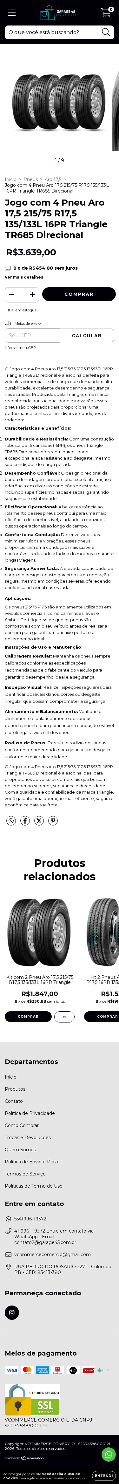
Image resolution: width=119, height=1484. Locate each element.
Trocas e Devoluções (28, 1137)
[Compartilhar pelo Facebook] (25, 823)
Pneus (30, 179)
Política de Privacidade (30, 1113)
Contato (14, 1101)
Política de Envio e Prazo (32, 1162)
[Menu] (12, 13)
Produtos (15, 1089)
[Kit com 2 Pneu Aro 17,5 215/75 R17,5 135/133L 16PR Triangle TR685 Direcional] (64, 1016)
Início (11, 179)
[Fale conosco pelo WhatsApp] (109, 1454)
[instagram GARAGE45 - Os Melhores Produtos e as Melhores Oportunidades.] (12, 1313)
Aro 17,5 (53, 179)
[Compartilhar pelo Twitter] (39, 823)
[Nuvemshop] (24, 1459)
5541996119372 (30, 1219)
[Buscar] (106, 32)
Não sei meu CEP (20, 347)
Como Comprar (22, 1125)
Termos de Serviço (25, 1174)
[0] (106, 14)
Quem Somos (20, 1150)
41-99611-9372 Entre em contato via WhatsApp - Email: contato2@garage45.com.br (54, 1236)
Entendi (104, 1476)
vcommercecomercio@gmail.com (52, 1254)
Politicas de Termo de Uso (34, 1186)
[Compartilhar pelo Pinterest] (53, 823)
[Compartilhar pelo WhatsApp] (11, 821)
